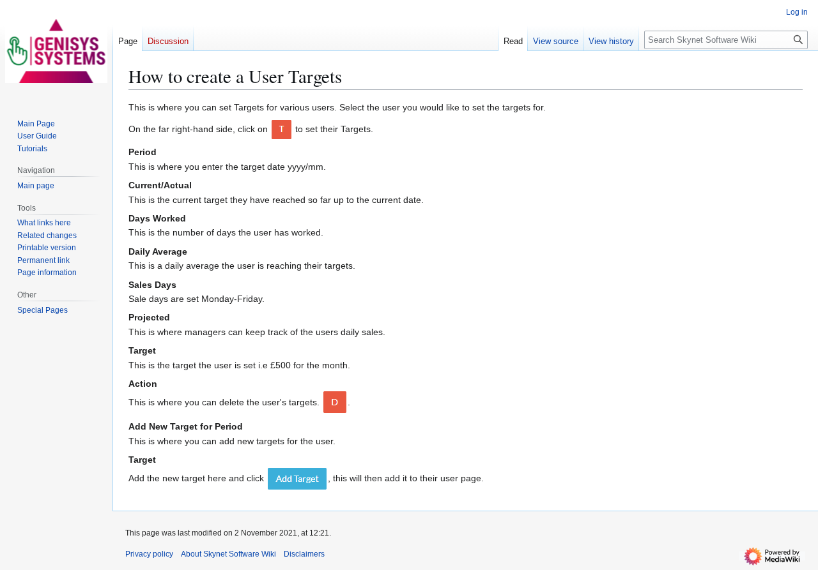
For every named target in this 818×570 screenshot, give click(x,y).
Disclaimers (304, 554)
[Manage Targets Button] (281, 129)
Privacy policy (149, 554)
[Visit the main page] (56, 51)
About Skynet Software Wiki (228, 554)
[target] (297, 478)
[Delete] (335, 402)
